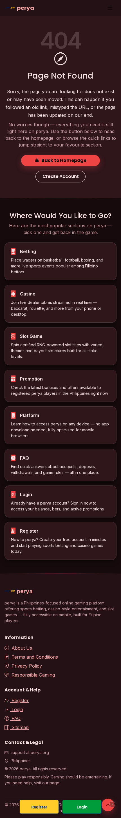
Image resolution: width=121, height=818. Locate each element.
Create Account (60, 176)
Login (16, 709)
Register (19, 700)
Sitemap (19, 727)
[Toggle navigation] (109, 7)
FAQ (15, 718)
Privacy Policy (26, 666)
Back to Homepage (63, 160)
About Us (21, 648)
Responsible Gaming (32, 675)
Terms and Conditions (34, 657)
